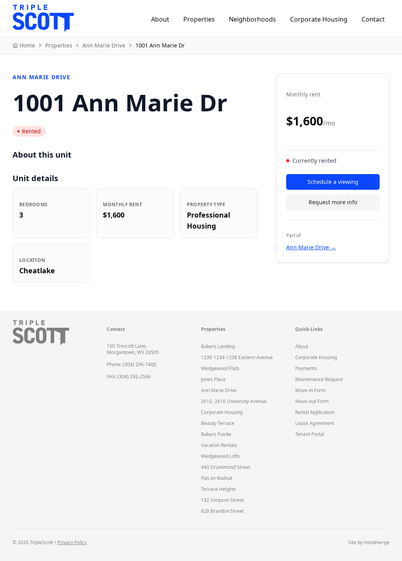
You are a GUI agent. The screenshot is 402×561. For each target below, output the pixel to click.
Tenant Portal (309, 434)
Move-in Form (310, 390)
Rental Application (314, 412)
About (160, 19)
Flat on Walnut (216, 478)
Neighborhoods (252, 19)
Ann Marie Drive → (311, 247)
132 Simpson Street (222, 500)
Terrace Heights (218, 489)
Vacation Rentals (219, 445)
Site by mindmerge (368, 542)
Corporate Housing (318, 19)
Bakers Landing (218, 346)
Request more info (333, 202)
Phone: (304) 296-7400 (131, 364)
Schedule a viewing (332, 181)
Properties (199, 19)
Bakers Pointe (216, 434)
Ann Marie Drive (219, 390)
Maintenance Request (319, 379)
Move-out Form (312, 401)
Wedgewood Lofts (220, 456)
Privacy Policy (72, 542)
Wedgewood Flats (220, 368)
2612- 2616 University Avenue (234, 401)
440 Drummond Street (225, 467)
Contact (373, 19)
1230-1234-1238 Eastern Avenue (237, 357)
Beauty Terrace (217, 423)
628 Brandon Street (222, 511)
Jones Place (213, 379)
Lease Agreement (314, 423)
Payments (306, 368)
